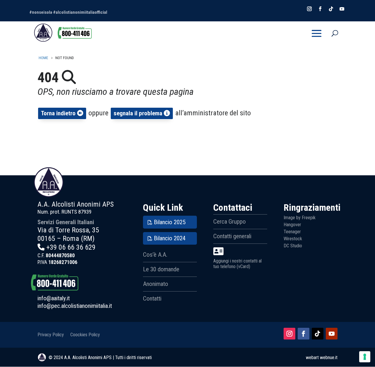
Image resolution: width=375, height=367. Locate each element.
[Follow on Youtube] (342, 9)
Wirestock (293, 238)
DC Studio (293, 245)
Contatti (152, 298)
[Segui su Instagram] (289, 333)
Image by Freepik (300, 217)
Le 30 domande (161, 269)
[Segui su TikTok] (317, 333)
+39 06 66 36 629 (71, 247)
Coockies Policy (85, 334)
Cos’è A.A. (155, 254)
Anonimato (155, 283)
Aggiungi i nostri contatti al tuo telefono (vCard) (237, 263)
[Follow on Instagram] (309, 9)
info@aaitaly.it (54, 298)
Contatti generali (232, 236)
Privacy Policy (51, 334)
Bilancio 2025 (169, 222)
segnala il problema (139, 113)
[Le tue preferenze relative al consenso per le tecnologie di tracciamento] (364, 356)
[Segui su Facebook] (303, 333)
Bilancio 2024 (169, 238)
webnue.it (329, 357)
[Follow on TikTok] (331, 9)
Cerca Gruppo (229, 221)
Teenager (292, 231)
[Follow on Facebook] (320, 9)
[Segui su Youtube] (332, 333)
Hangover (292, 224)
